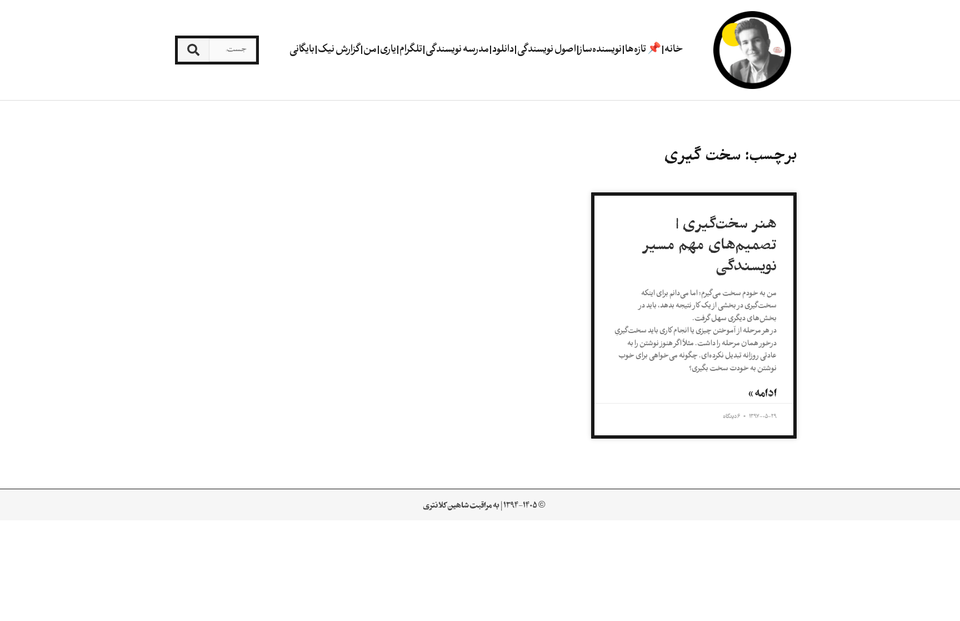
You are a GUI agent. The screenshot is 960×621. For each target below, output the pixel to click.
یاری (388, 49)
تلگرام (410, 49)
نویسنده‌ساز (600, 49)
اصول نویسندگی (546, 49)
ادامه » (762, 393)
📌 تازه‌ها (643, 49)
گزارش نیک (339, 49)
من (370, 49)
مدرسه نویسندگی (457, 49)
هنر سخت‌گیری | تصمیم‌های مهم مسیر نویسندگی (710, 245)
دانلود (503, 49)
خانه (673, 49)
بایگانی (301, 49)
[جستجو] (193, 50)
